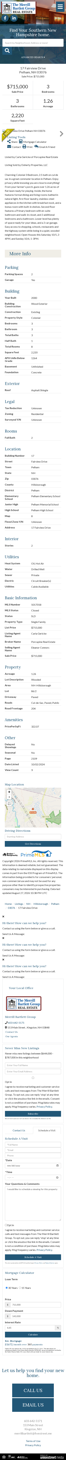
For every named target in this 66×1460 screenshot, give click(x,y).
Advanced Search (32, 57)
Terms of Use (33, 1440)
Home (8, 903)
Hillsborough (40, 903)
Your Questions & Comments (22, 1183)
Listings (19, 903)
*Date (8, 1160)
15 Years (26, 1287)
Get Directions (33, 843)
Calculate (33, 1334)
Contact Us (11, 1032)
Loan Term (11, 1279)
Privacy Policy (44, 1106)
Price (8, 1299)
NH (28, 903)
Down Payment (14, 1310)
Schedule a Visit (46, 1130)
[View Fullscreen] (9, 803)
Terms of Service (49, 1263)
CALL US (33, 1390)
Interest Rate (13, 1322)
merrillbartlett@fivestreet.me (33, 1433)
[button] (7, 51)
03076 (11, 907)
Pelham (55, 903)
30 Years (13, 1287)
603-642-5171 (16, 1022)
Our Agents (11, 1036)
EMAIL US (33, 1405)
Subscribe (33, 1113)
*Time (8, 1171)
